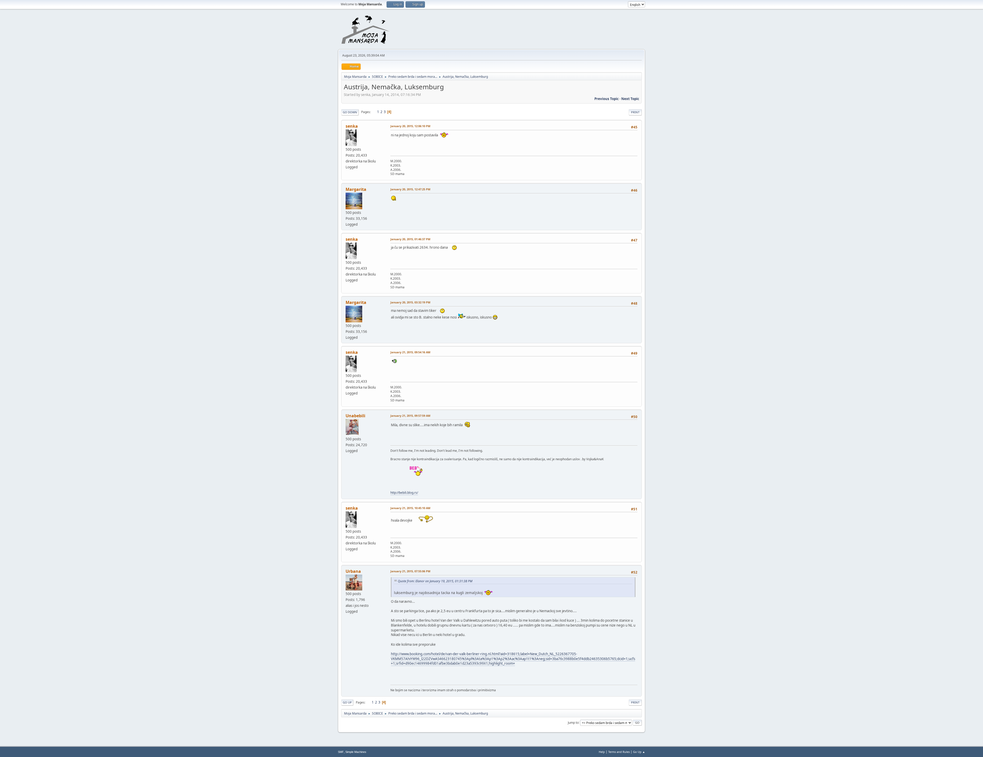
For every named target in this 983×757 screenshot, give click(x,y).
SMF (341, 751)
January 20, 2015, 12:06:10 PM (410, 126)
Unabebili (355, 416)
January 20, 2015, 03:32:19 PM (410, 302)
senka (352, 126)
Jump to (573, 722)
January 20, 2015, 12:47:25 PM (410, 189)
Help (602, 752)
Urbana (353, 571)
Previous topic (606, 98)
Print (635, 112)
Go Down (350, 112)
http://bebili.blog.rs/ (404, 492)
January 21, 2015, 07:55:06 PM (410, 571)
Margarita (356, 189)
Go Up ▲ (639, 752)
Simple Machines (355, 751)
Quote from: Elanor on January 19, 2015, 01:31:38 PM (435, 581)
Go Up (347, 702)
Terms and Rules (619, 752)
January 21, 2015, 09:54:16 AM (410, 352)
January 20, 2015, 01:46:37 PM (410, 239)
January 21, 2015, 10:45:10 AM (410, 508)
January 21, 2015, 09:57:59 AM (410, 416)
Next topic (630, 98)
